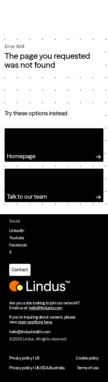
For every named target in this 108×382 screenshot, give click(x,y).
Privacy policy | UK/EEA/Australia (36, 367)
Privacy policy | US (24, 358)
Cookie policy (87, 358)
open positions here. (35, 322)
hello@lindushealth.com (29, 331)
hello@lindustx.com (45, 308)
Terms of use (88, 367)
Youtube (16, 237)
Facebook (18, 245)
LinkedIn (16, 230)
